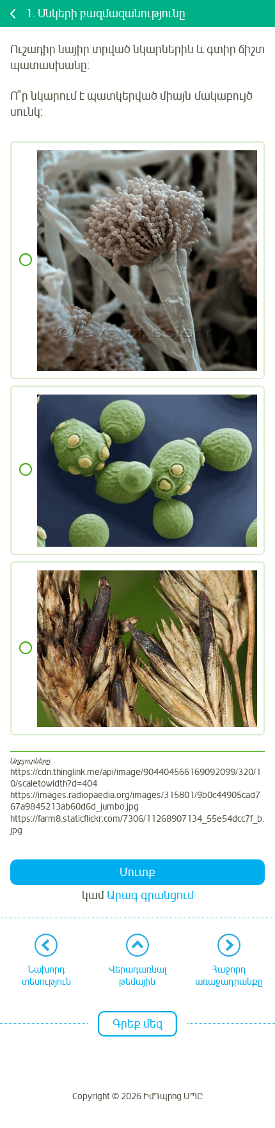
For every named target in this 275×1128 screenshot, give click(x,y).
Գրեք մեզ (137, 1024)
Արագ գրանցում (150, 895)
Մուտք (137, 872)
